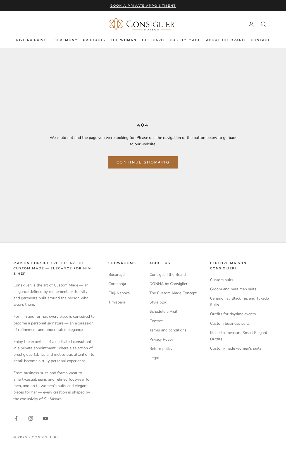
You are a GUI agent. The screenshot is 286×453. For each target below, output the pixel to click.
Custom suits (221, 280)
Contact (260, 40)
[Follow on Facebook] (16, 418)
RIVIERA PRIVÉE (32, 40)
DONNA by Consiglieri (168, 283)
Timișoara (116, 302)
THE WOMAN (124, 40)
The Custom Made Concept (173, 293)
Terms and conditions (168, 330)
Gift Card (153, 40)
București (116, 274)
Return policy (160, 348)
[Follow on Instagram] (31, 418)
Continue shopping (143, 162)
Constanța (117, 283)
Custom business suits (230, 323)
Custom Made (185, 40)
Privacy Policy (161, 339)
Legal (154, 357)
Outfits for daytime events (233, 314)
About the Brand (225, 40)
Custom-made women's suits (235, 348)
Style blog (158, 302)
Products (94, 40)
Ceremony (65, 40)
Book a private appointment (143, 6)
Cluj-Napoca (119, 293)
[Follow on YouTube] (45, 418)
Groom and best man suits (233, 289)
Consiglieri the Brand (167, 274)
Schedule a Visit (163, 311)
